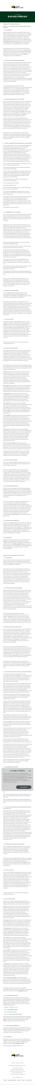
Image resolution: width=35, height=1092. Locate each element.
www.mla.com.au (15, 151)
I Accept (23, 787)
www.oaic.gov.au (15, 514)
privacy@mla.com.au (19, 544)
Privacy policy (20, 777)
